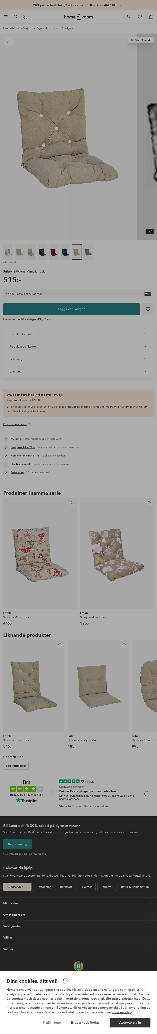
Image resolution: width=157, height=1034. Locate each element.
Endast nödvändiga (85, 1022)
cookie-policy (122, 1012)
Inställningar (52, 1022)
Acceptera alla (130, 1022)
